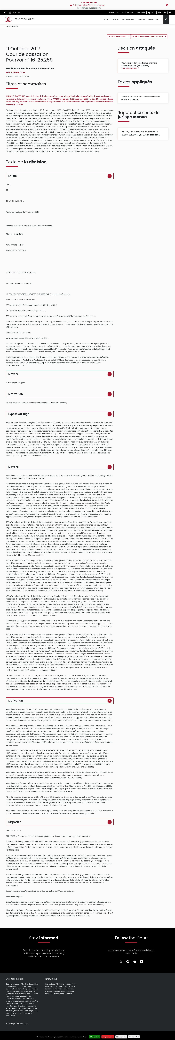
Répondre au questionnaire (89, 8)
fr (165, 12)
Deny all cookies (107, 1037)
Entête (12, 176)
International (128, 19)
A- (19, 12)
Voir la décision (129, 68)
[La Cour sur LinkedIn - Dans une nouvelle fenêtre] (141, 961)
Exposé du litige (18, 414)
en (170, 12)
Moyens (13, 374)
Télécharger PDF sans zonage (149, 36)
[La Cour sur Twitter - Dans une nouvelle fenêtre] (121, 961)
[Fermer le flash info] (167, 5)
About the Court (111, 19)
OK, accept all (94, 1037)
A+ (14, 12)
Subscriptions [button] (113, 12)
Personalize (122, 1037)
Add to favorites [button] (127, 12)
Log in (152, 12)
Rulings (141, 19)
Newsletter (153, 19)
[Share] (5, 12)
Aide (159, 12)
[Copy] (10, 12)
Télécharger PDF (119, 36)
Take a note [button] (140, 12)
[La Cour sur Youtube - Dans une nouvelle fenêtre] (134, 961)
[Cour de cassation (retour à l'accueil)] (19, 19)
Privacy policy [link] (134, 1037)
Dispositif (14, 822)
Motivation (15, 394)
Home (8, 26)
